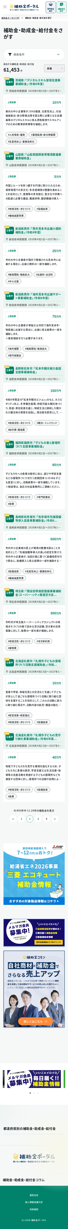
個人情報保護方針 (34, 1202)
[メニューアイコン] (5, 7)
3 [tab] (37, 1093)
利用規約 (34, 1209)
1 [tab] (30, 1093)
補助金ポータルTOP (10, 17)
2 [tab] (34, 1093)
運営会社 (34, 1195)
